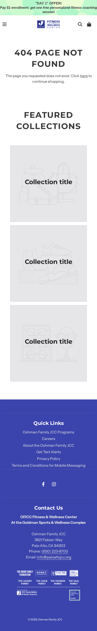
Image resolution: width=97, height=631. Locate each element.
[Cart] (89, 24)
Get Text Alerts (48, 452)
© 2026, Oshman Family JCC (45, 619)
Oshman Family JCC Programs (48, 432)
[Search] (80, 24)
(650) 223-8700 (55, 551)
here (84, 76)
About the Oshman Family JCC (48, 445)
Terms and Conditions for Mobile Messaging (48, 465)
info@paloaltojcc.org (54, 557)
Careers (48, 438)
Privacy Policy (48, 458)
